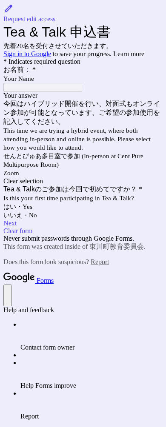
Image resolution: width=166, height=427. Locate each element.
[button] (83, 13)
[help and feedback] (7, 295)
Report (100, 261)
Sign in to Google (27, 53)
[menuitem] (91, 336)
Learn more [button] (128, 53)
